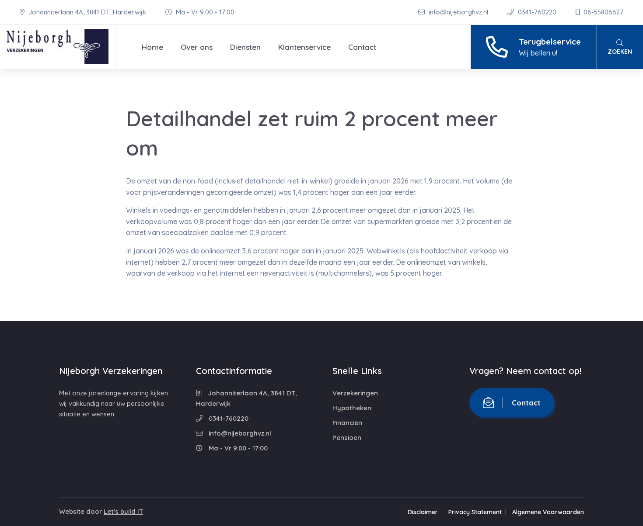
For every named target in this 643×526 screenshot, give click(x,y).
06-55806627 (602, 12)
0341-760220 (537, 12)
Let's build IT (123, 511)
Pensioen (346, 437)
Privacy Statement (475, 512)
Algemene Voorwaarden (548, 512)
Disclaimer (423, 512)
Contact (362, 47)
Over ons (197, 47)
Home (152, 47)
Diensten (245, 47)
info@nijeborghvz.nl (458, 12)
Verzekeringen (355, 393)
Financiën (347, 423)
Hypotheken (351, 408)
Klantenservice (304, 47)
